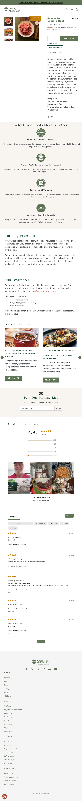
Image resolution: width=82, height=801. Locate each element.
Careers (7, 720)
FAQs (6, 728)
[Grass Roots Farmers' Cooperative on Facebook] (26, 669)
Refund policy (9, 784)
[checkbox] (64, 523)
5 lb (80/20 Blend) (55, 53)
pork (13, 350)
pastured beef (54, 350)
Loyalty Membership (11, 749)
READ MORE (13, 378)
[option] (27, 29)
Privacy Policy (9, 773)
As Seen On (8, 724)
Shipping (50, 28)
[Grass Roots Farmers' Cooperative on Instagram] (38, 669)
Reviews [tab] (14, 516)
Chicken (7, 678)
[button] (41, 440)
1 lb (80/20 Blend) (55, 47)
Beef (5, 681)
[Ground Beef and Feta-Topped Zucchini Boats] (60, 337)
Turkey (6, 689)
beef (7, 350)
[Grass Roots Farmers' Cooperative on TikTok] (44, 669)
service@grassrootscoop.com (42, 291)
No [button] (9, 547)
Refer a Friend (9, 756)
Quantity (52, 44)
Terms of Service (10, 781)
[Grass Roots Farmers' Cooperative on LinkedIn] (49, 669)
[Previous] (2, 357)
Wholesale (8, 763)
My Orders (7, 745)
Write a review (69, 516)
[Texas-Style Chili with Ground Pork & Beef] (22, 337)
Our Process (8, 717)
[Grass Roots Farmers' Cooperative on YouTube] (55, 669)
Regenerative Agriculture (13, 709)
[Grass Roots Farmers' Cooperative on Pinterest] (32, 669)
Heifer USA (8, 713)
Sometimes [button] (11, 611)
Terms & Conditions (11, 777)
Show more (41, 642)
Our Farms (7, 706)
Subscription (8, 752)
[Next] (79, 357)
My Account (8, 741)
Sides (18, 350)
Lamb (6, 692)
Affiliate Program (10, 760)
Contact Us (8, 731)
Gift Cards (7, 696)
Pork (6, 685)
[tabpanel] (41, 583)
